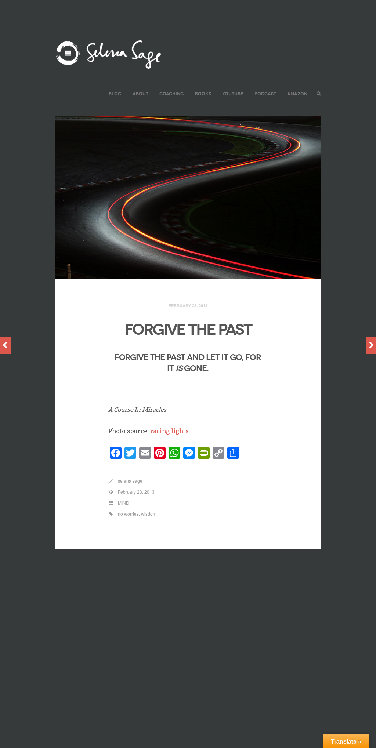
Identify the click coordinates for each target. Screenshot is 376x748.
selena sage (130, 481)
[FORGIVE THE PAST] (188, 197)
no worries (128, 514)
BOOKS (203, 94)
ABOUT (140, 94)
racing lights (169, 431)
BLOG (115, 94)
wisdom (148, 514)
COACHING (171, 94)
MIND (123, 503)
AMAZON (297, 94)
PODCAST (265, 94)
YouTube (232, 94)
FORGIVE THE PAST (188, 329)
